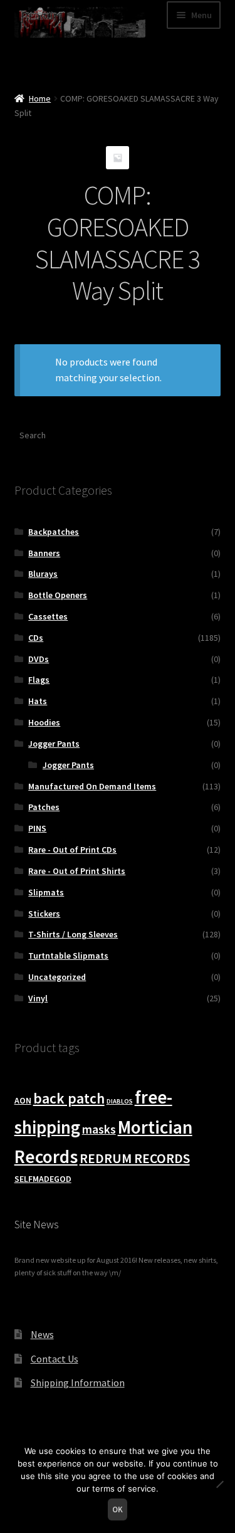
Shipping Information (78, 1382)
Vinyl (38, 998)
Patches (44, 807)
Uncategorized (57, 976)
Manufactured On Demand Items (92, 786)
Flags (39, 679)
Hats (37, 701)
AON (22, 1100)
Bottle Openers (57, 595)
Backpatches (53, 531)
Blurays (43, 573)
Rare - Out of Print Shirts (76, 871)
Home (40, 98)
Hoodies (44, 722)
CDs (35, 637)
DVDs (38, 659)
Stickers (44, 913)
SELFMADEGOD (42, 1178)
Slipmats (46, 892)
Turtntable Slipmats (68, 955)
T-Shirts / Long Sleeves (73, 934)
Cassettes (48, 616)
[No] (219, 1484)
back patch (69, 1098)
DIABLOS (120, 1101)
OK (117, 1509)
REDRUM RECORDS (135, 1158)
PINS (37, 828)
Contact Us (54, 1358)
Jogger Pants (54, 743)
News (42, 1334)
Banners (44, 553)
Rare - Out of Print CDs (72, 849)
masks (99, 1129)
